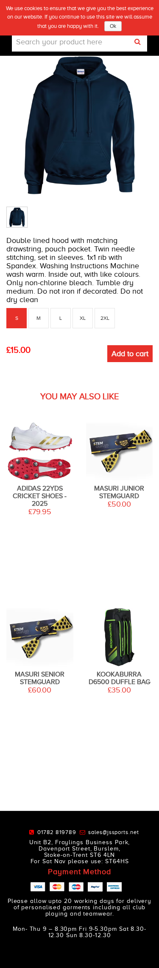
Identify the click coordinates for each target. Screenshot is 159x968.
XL (83, 318)
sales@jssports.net (113, 832)
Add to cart (130, 353)
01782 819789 (58, 832)
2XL (104, 318)
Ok (113, 26)
